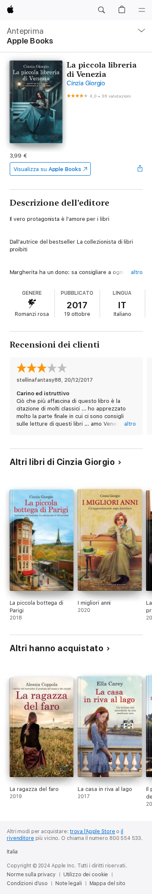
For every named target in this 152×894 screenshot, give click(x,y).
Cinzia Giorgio (86, 83)
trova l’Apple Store (92, 831)
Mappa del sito (107, 883)
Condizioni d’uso (27, 883)
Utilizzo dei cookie (86, 875)
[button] (101, 10)
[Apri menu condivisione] (139, 168)
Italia (12, 852)
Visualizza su (47, 169)
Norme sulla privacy (31, 875)
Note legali (68, 883)
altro (137, 272)
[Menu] (142, 10)
